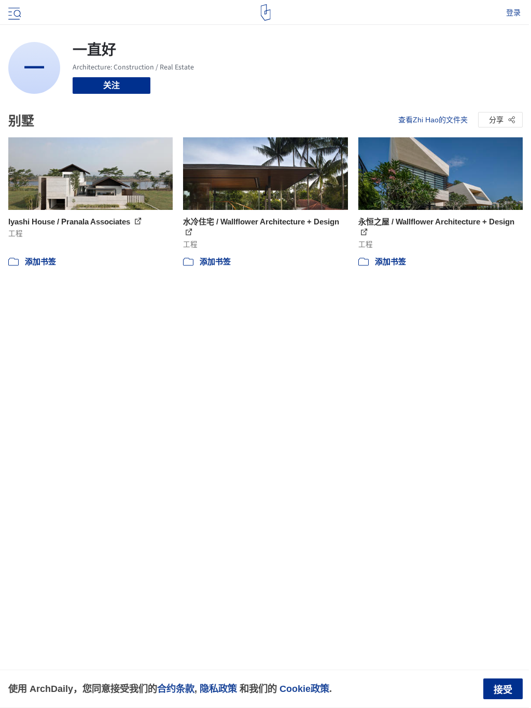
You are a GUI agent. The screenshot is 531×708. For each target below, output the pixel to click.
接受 (503, 690)
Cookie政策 (304, 688)
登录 (513, 12)
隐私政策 (218, 688)
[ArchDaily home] (266, 12)
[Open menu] (13, 12)
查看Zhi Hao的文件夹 (433, 119)
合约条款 (175, 688)
